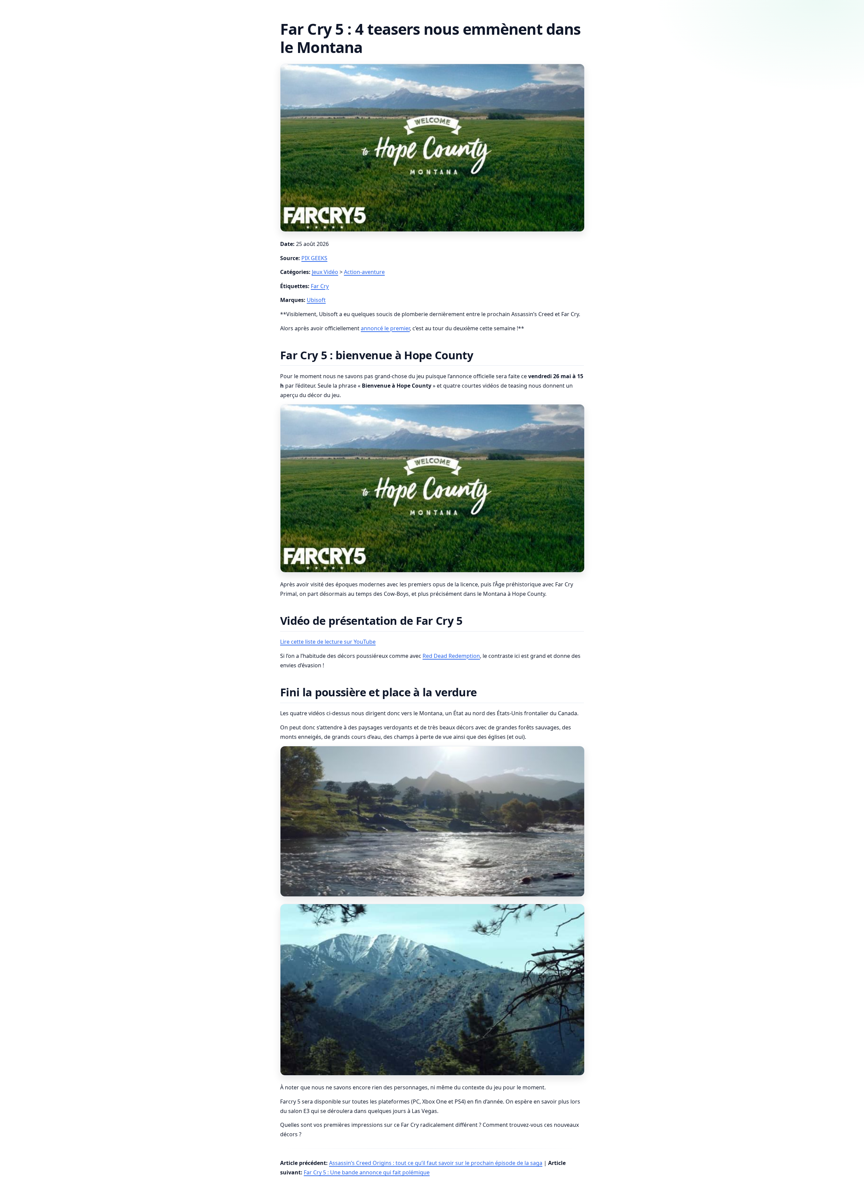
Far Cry (320, 286)
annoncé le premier (385, 328)
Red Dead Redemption (451, 656)
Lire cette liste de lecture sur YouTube (328, 641)
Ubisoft (316, 300)
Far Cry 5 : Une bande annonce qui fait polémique (367, 1172)
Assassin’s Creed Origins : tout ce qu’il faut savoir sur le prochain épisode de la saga (435, 1163)
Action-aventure (364, 272)
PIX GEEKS (314, 258)
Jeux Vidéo (325, 272)
